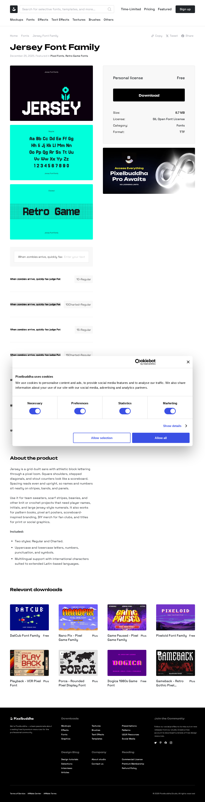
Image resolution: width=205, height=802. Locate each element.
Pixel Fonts (57, 56)
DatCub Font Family (25, 636)
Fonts (30, 19)
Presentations (129, 726)
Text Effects (60, 19)
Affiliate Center (34, 793)
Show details (172, 425)
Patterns (126, 730)
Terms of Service (17, 793)
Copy (158, 35)
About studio (99, 759)
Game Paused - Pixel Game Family (123, 638)
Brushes (94, 19)
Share (189, 35)
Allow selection (102, 438)
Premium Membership (133, 764)
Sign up (185, 9)
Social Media (128, 739)
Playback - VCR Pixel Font (25, 683)
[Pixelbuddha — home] (14, 9)
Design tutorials (69, 759)
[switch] (80, 411)
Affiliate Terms (50, 793)
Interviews (66, 768)
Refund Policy (129, 768)
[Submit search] (109, 9)
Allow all (161, 438)
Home (14, 35)
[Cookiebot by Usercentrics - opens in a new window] (138, 362)
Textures (78, 19)
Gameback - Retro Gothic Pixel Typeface (170, 683)
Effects (43, 19)
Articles (65, 772)
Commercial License (132, 759)
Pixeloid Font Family (171, 636)
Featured (165, 9)
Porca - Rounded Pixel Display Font (72, 683)
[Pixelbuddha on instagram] (171, 742)
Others (109, 19)
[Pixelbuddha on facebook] (166, 742)
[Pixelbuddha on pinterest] (160, 742)
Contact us (98, 764)
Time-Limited (131, 9)
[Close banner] (188, 361)
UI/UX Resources (130, 734)
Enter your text (74, 257)
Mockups (16, 19)
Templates (97, 739)
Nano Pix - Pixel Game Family (70, 638)
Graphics (65, 739)
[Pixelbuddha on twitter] (155, 742)
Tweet (174, 35)
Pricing (149, 9)
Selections (66, 764)
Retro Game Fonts (76, 56)
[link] (62, 653)
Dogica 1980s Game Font (122, 683)
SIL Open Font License (169, 119)
